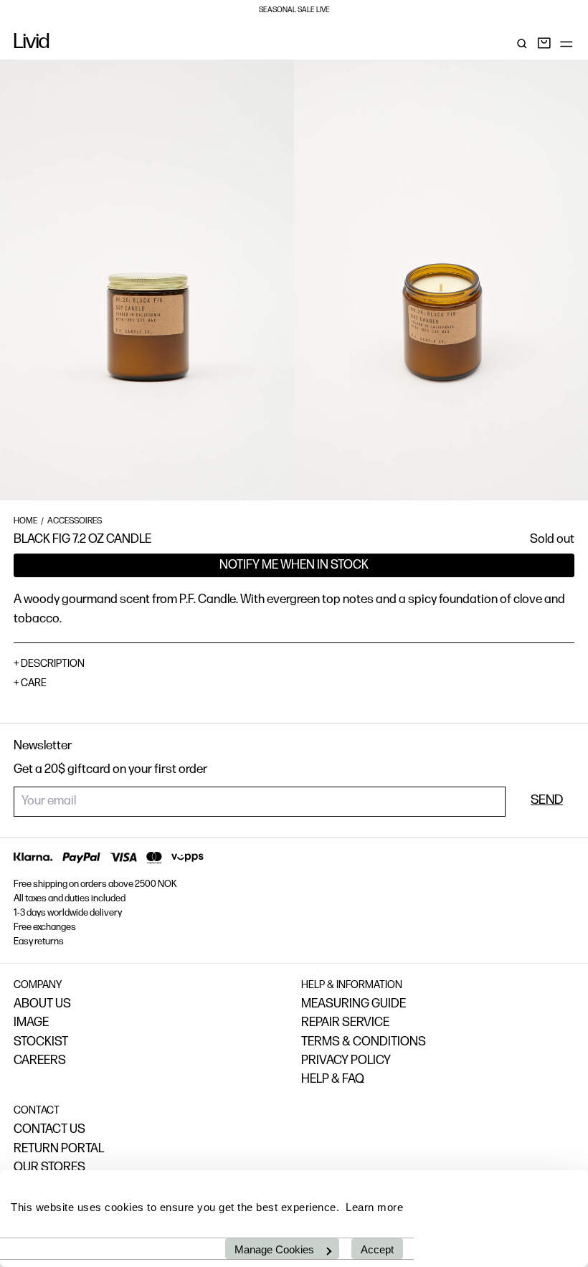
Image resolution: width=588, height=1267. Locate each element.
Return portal (59, 1149)
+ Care (30, 683)
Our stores (49, 1168)
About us (42, 1004)
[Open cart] (544, 44)
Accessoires (74, 521)
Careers (40, 1061)
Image (31, 1023)
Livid (31, 43)
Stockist (41, 1042)
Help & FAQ (332, 1079)
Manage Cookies (274, 1249)
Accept (377, 1249)
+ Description (49, 664)
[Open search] (522, 44)
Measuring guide (353, 1004)
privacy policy (346, 1061)
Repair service (345, 1023)
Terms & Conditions (363, 1042)
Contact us (49, 1130)
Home (25, 521)
